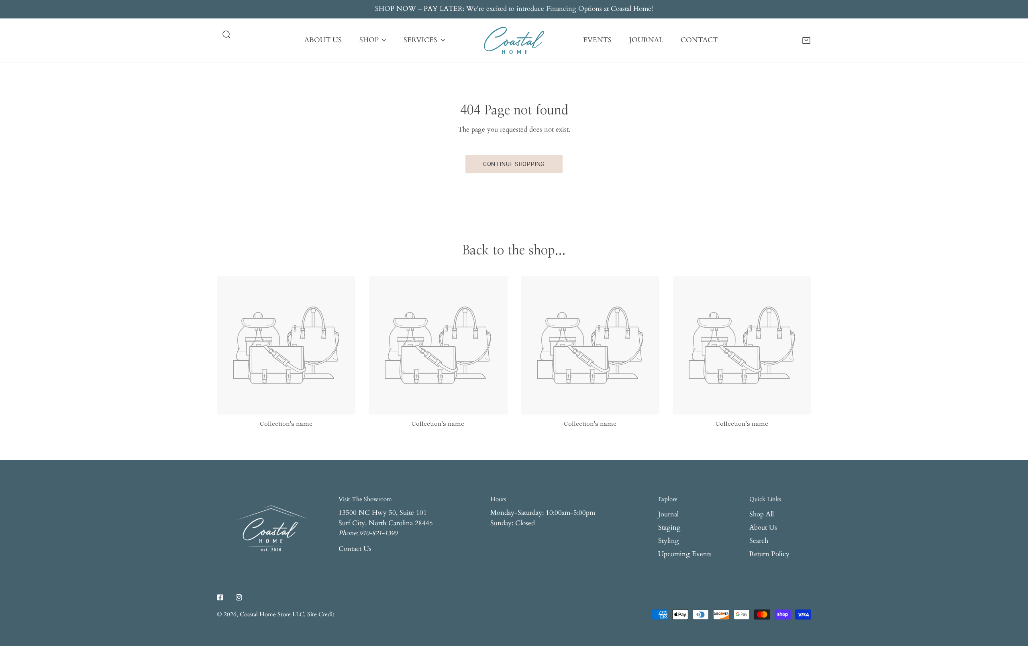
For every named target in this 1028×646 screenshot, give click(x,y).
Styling (668, 540)
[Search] (226, 34)
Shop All (761, 514)
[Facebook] (220, 597)
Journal (668, 514)
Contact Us (355, 548)
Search (758, 540)
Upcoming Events (685, 554)
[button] (806, 40)
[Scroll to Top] (1013, 602)
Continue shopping (514, 164)
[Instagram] (238, 597)
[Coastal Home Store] (514, 40)
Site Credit (321, 614)
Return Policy (769, 554)
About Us (763, 527)
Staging (669, 527)
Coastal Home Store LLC (272, 614)
